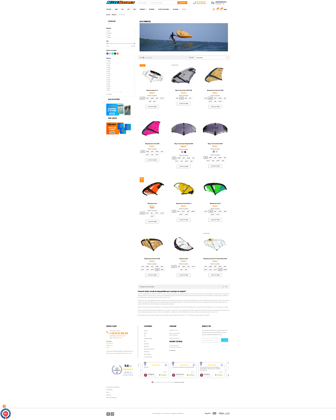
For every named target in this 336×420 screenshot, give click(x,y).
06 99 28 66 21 (122, 336)
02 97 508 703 (121, 333)
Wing (145, 333)
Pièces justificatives (111, 397)
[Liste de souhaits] (217, 9)
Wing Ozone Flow (152, 203)
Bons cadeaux (147, 354)
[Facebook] (108, 414)
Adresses (108, 395)
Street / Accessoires (149, 349)
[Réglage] (213, 9)
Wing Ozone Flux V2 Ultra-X (183, 203)
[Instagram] (112, 414)
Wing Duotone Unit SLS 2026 (152, 258)
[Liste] (143, 57)
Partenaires (167, 413)
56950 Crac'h (109, 345)
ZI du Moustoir (109, 343)
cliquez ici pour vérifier (179, 382)
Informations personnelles (112, 387)
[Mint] (112, 53)
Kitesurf (146, 330)
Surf (145, 341)
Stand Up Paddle (148, 338)
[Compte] (227, 6)
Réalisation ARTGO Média (177, 413)
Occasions (146, 351)
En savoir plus (172, 350)
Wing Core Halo (184, 258)
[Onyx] (115, 53)
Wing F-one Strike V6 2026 (215, 143)
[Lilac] (110, 53)
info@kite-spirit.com (126, 353)
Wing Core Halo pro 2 (152, 90)
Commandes (109, 389)
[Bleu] (107, 53)
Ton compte (109, 384)
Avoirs (107, 392)
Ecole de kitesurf (148, 357)
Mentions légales (157, 413)
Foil (145, 336)
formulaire (112, 353)
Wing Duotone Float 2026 (152, 143)
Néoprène (146, 346)
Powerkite (146, 343)
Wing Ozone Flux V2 (215, 203)
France (108, 347)
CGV (163, 413)
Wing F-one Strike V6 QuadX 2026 (183, 143)
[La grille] (141, 57)
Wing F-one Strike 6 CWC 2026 (183, 90)
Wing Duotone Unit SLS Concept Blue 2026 (215, 258)
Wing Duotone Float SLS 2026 (215, 90)
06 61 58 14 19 (119, 338)
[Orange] (117, 53)
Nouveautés (212, 57)
